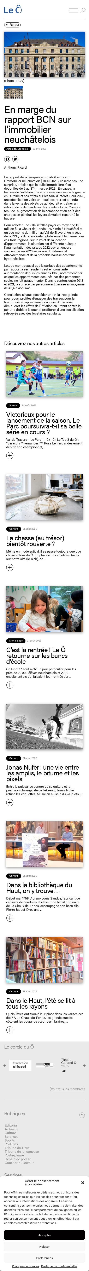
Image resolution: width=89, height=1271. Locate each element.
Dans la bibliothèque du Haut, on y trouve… (39, 887)
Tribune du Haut (17, 1147)
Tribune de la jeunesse (22, 1151)
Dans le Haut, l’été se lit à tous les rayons (40, 1003)
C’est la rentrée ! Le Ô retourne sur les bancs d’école (37, 655)
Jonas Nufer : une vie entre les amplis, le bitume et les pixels (42, 772)
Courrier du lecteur (19, 1162)
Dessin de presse (18, 1158)
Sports (10, 1140)
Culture (10, 1132)
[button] (83, 1183)
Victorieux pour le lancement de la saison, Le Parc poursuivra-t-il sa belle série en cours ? (44, 422)
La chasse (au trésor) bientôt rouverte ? (35, 540)
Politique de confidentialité (59, 1266)
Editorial (11, 1125)
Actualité (11, 1129)
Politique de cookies (25, 1266)
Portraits (11, 1143)
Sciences (11, 1136)
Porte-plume (14, 1155)
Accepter (44, 1235)
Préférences (44, 1258)
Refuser (44, 1246)
